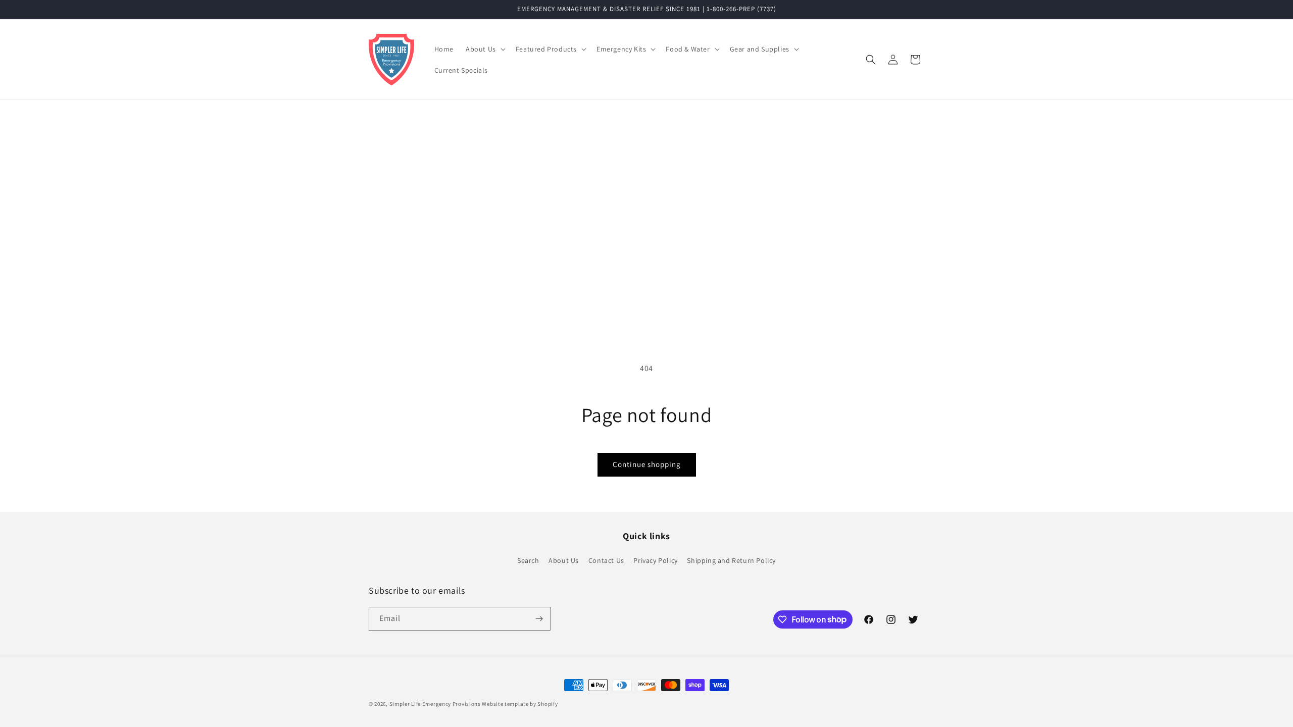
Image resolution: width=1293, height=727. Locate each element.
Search (528, 560)
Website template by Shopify (520, 703)
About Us (564, 560)
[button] (485, 49)
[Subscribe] (539, 619)
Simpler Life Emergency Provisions (435, 703)
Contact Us (606, 560)
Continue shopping (647, 464)
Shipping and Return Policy (731, 560)
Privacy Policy (655, 560)
